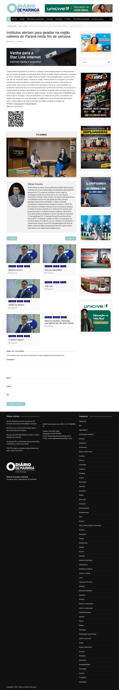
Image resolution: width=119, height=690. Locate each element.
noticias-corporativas (86, 608)
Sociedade (82, 660)
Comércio (82, 469)
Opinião (81, 617)
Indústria (82, 556)
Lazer (81, 578)
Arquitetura (82, 443)
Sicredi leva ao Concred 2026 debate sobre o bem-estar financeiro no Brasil (21, 429)
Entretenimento (84, 508)
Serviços (82, 651)
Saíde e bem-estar (85, 638)
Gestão (81, 547)
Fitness (81, 538)
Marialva (82, 586)
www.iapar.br (19, 104)
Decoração (82, 482)
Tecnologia (82, 669)
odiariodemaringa (85, 612)
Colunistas (58, 19)
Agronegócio (83, 430)
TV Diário (68, 19)
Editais (81, 495)
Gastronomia (83, 543)
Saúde (81, 643)
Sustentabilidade (84, 664)
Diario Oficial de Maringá (81, 19)
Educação (48, 317)
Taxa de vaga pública (53, 270)
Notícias (14, 19)
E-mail (9, 386)
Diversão (82, 486)
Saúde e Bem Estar (85, 647)
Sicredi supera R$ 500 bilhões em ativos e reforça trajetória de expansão (23, 436)
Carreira (81, 456)
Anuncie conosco (97, 19)
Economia (49, 19)
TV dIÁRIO (82, 677)
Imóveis (81, 551)
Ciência (81, 460)
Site (8, 395)
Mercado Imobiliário (85, 590)
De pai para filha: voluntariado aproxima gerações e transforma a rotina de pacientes (23, 443)
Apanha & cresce (15, 270)
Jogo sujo (49, 286)
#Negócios (82, 421)
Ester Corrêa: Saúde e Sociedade (90, 525)
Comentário (11, 359)
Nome (9, 378)
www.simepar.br (31, 104)
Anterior (13, 238)
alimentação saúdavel (86, 434)
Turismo (81, 673)
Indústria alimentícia (85, 560)
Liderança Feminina (85, 582)
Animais (81, 439)
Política (21, 41)
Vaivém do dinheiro (16, 305)
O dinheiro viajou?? (16, 340)
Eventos (81, 530)
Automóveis (83, 447)
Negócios (82, 595)
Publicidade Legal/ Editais (35, 19)
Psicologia (82, 630)
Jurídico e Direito (84, 573)
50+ (80, 425)
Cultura (81, 478)
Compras (82, 473)
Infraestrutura (83, 564)
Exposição (82, 534)
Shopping (82, 656)
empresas (56, 317)
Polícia (81, 621)
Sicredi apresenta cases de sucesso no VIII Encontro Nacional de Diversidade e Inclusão (21, 423)
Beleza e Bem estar (85, 451)
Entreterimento (84, 512)
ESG (80, 517)
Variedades (83, 682)
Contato (22, 19)
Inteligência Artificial (85, 569)
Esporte (81, 521)
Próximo (69, 238)
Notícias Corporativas (86, 604)
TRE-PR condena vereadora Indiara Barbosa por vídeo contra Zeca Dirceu (23, 449)
